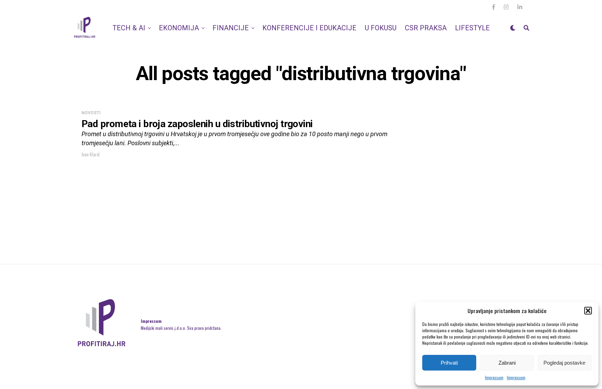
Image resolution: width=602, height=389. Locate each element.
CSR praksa (426, 28)
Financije (231, 28)
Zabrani (507, 363)
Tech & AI (129, 28)
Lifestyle (472, 28)
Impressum (494, 377)
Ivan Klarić (91, 154)
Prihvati (449, 363)
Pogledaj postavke (564, 363)
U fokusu (380, 28)
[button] (588, 310)
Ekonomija (179, 28)
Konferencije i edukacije (309, 28)
